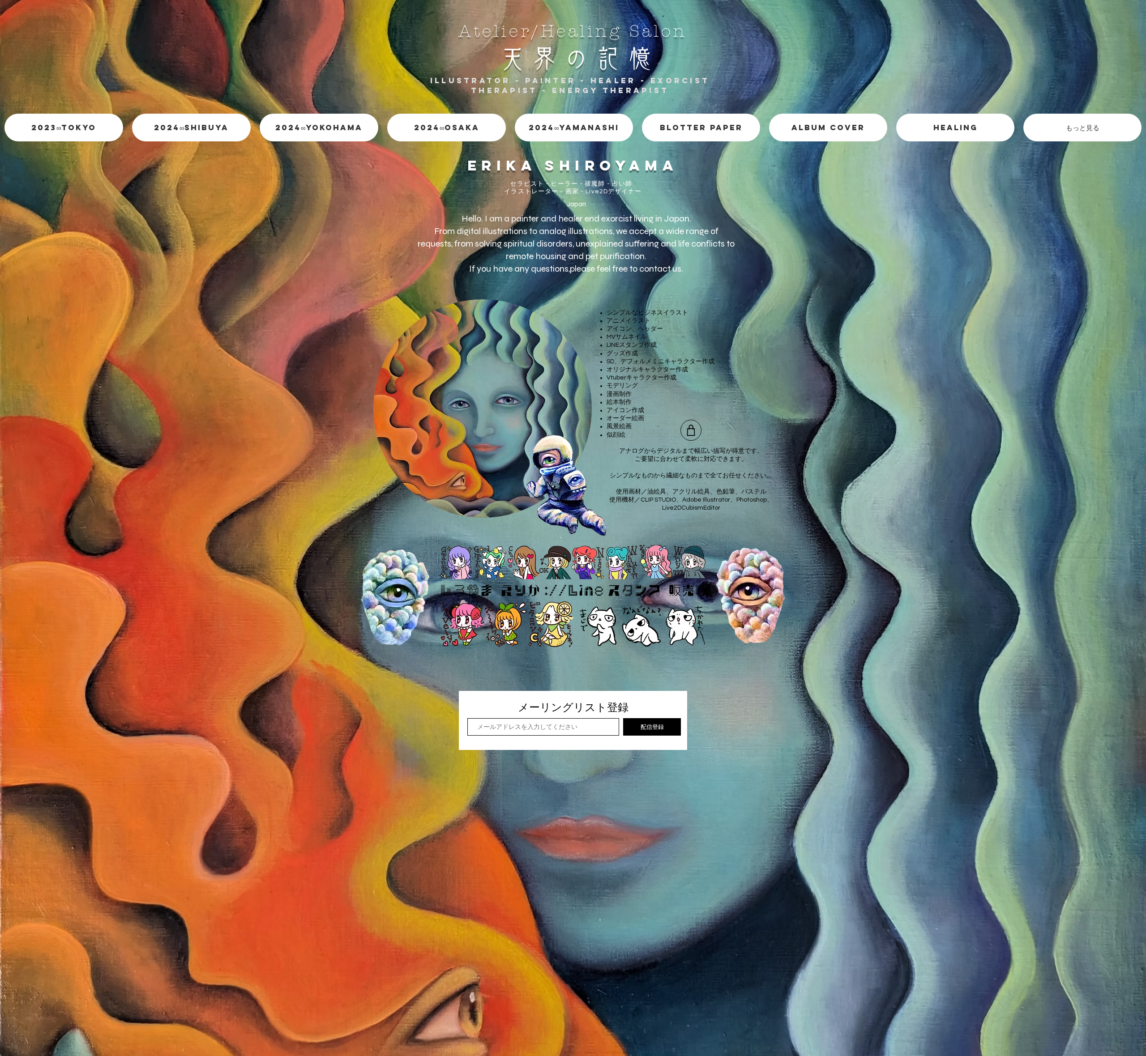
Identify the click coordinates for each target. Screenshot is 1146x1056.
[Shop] (690, 430)
